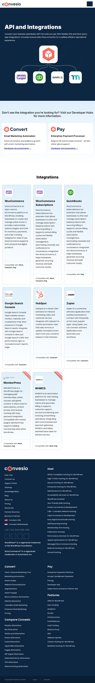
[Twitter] (13, 536)
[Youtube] (26, 536)
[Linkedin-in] (19, 536)
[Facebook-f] (7, 536)
